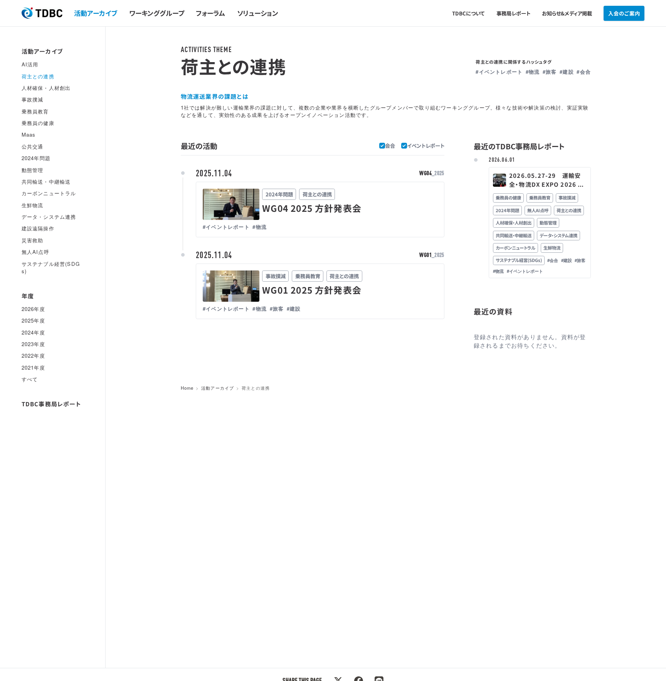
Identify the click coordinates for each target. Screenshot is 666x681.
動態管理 (33, 169)
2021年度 (33, 367)
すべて (30, 379)
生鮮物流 (33, 204)
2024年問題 (36, 158)
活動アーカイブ (95, 13)
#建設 (567, 71)
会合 (390, 145)
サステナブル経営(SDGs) (51, 267)
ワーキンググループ (156, 13)
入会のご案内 (624, 13)
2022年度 (33, 355)
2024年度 (33, 332)
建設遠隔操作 (38, 228)
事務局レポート (513, 13)
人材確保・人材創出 (46, 87)
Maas (29, 134)
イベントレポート (425, 145)
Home (187, 388)
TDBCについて (468, 13)
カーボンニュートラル (49, 193)
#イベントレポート (499, 71)
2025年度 (33, 320)
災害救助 (33, 239)
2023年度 (33, 344)
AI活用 (30, 64)
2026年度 (33, 309)
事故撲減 (33, 99)
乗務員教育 (35, 111)
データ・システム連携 (49, 216)
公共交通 (33, 146)
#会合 (584, 71)
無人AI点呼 (35, 251)
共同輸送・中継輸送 (46, 181)
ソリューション (257, 13)
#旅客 (550, 71)
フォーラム (210, 13)
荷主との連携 (38, 75)
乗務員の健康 (38, 123)
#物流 (533, 71)
